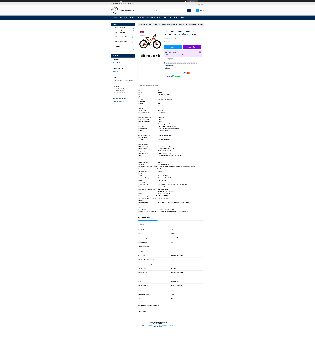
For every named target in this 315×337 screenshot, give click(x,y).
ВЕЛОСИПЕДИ (156, 24)
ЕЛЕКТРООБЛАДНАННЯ (121, 41)
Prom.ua (165, 322)
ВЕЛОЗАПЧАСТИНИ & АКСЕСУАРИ (120, 33)
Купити (173, 47)
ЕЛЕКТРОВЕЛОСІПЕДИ (121, 36)
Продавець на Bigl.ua (157, 323)
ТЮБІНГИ (117, 46)
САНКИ (117, 49)
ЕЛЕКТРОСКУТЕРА (120, 39)
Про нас (132, 17)
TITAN (163, 24)
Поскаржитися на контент (154, 325)
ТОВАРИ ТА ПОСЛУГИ (119, 27)
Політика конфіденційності (167, 325)
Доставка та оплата (153, 17)
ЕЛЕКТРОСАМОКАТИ (120, 44)
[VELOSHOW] (114, 13)
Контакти (141, 17)
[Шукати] (189, 10)
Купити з (189, 47)
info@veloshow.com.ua (120, 101)
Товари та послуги (119, 17)
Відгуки (165, 17)
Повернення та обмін (177, 17)
